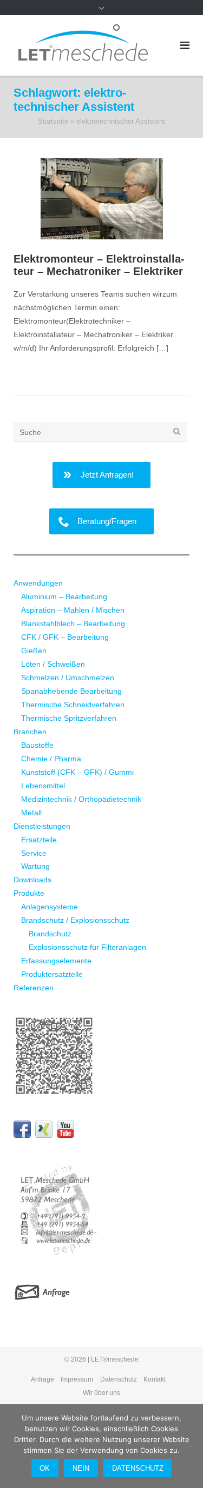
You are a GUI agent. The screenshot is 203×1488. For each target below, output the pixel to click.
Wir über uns (101, 1393)
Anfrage (42, 1379)
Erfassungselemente (56, 960)
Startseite (53, 121)
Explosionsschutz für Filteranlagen (87, 947)
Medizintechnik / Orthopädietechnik (81, 799)
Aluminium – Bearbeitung (64, 596)
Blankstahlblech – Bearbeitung (73, 623)
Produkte (29, 893)
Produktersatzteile (52, 974)
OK (45, 1468)
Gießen (34, 650)
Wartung (35, 866)
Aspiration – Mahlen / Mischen (73, 610)
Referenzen (34, 987)
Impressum (77, 1379)
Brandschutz (50, 933)
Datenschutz (118, 1379)
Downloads (32, 879)
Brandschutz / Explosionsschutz (75, 920)
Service (34, 853)
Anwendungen (38, 583)
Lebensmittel (43, 785)
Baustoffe (37, 745)
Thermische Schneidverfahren (73, 704)
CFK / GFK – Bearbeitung (65, 637)
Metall (31, 812)
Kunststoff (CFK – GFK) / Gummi (77, 772)
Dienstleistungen (42, 826)
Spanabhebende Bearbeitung (71, 691)
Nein (81, 1468)
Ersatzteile (39, 839)
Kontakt (154, 1379)
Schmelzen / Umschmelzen (67, 677)
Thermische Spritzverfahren (68, 718)
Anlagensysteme (49, 906)
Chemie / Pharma (51, 758)
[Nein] (189, 1446)
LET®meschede (115, 1359)
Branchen (30, 731)
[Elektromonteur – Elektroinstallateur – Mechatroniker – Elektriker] (101, 198)
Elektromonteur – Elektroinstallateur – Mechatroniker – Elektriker (99, 265)
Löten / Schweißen (53, 664)
